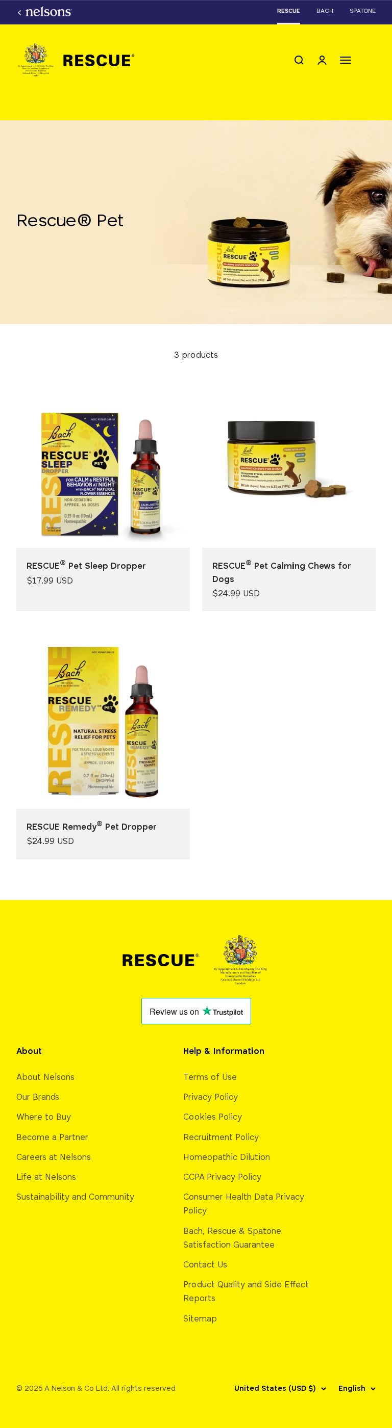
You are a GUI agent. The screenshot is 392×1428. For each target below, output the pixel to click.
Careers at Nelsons (53, 1157)
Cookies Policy (212, 1117)
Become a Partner (52, 1137)
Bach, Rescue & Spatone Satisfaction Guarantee (232, 1238)
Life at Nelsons (46, 1177)
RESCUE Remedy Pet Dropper (92, 827)
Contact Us (205, 1265)
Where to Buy (43, 1117)
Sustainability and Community (75, 1197)
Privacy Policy (210, 1097)
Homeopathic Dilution (226, 1157)
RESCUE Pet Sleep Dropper (86, 566)
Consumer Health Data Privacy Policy (243, 1204)
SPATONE (363, 11)
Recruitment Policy (221, 1137)
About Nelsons (45, 1077)
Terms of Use (210, 1077)
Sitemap (200, 1319)
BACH (324, 11)
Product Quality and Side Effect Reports (246, 1292)
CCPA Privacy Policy (222, 1177)
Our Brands (37, 1097)
